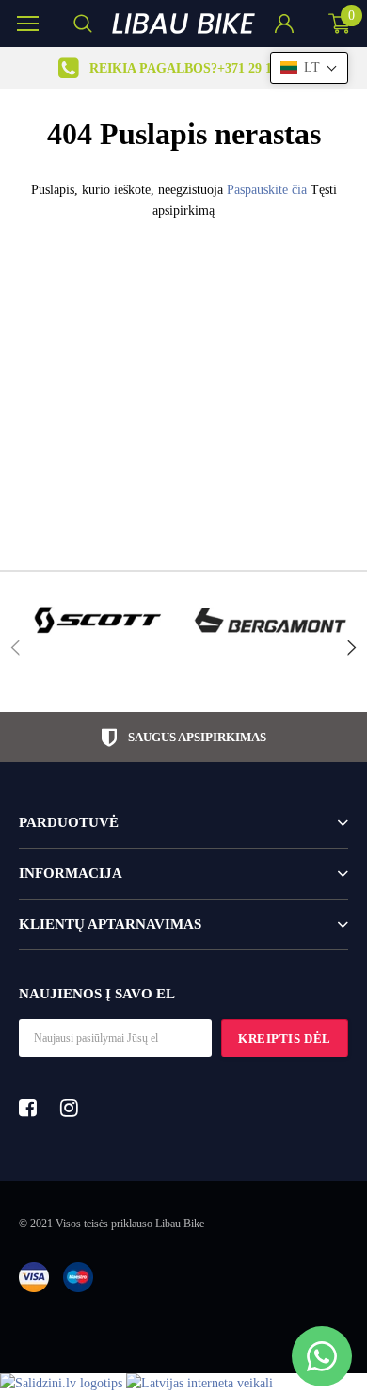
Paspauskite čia (269, 190)
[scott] (96, 620)
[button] (309, 68)
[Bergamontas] (270, 620)
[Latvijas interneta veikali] (199, 1383)
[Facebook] (33, 1107)
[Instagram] (74, 1107)
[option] (183, 68)
